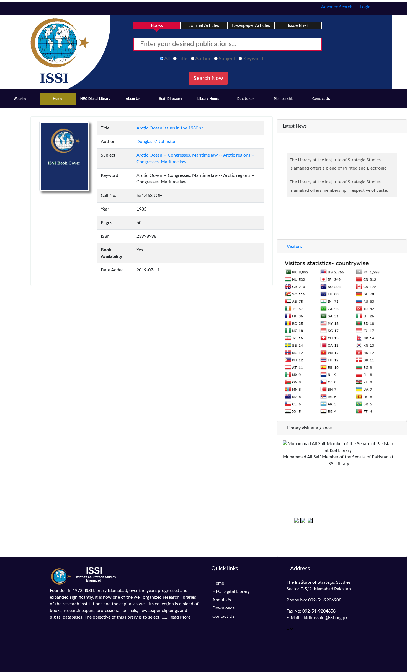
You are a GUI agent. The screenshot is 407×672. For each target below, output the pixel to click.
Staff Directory (170, 99)
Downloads (223, 608)
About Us (133, 99)
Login (364, 7)
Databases (245, 99)
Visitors (294, 246)
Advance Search (336, 7)
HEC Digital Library (95, 99)
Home (57, 99)
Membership (283, 99)
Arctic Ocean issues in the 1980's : (169, 128)
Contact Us (321, 99)
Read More (179, 617)
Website (20, 99)
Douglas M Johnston (156, 141)
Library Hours (208, 99)
